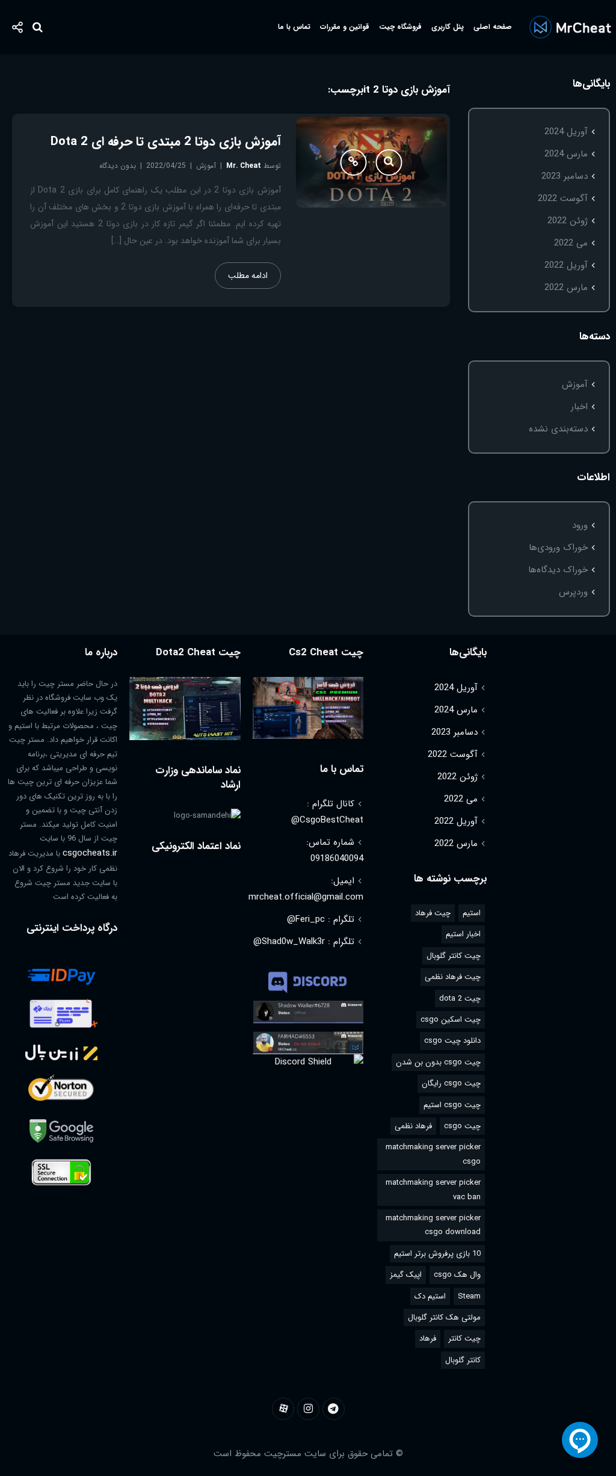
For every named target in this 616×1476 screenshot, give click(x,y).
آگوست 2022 (563, 198)
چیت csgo (462, 1126)
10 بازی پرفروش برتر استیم (437, 1253)
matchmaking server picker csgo (433, 1154)
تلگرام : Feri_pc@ (320, 919)
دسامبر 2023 (564, 176)
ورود (580, 525)
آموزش (575, 384)
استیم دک (430, 1296)
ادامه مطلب (248, 275)
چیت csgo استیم (452, 1105)
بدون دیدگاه (117, 165)
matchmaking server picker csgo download (433, 1225)
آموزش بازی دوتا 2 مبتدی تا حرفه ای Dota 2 (166, 142)
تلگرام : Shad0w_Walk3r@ (303, 941)
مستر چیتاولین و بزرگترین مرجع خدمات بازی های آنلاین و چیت (570, 27)
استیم (472, 913)
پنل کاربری (447, 26)
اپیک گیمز (406, 1274)
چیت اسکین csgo (450, 1019)
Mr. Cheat (243, 165)
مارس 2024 (566, 154)
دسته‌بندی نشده (558, 429)
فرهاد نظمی (413, 1126)
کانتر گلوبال (463, 1360)
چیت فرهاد (433, 913)
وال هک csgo (457, 1274)
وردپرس (573, 592)
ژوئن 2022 (567, 221)
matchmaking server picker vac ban (433, 1189)
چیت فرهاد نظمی (453, 977)
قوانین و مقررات (344, 26)
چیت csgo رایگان (451, 1083)
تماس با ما (294, 26)
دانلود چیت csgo (452, 1040)
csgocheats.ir (90, 853)
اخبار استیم (463, 934)
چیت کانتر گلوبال (454, 956)
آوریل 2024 (566, 132)
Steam (469, 1296)
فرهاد (427, 1338)
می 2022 (571, 243)
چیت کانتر (464, 1338)
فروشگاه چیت (400, 26)
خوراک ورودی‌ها (558, 547)
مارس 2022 (566, 287)
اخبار (579, 407)
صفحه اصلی (492, 26)
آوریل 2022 (566, 265)
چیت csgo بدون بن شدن (438, 1062)
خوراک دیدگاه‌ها (558, 570)
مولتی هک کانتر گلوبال (444, 1317)
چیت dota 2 (460, 998)
